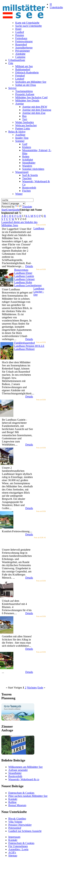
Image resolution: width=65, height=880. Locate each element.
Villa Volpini (15, 821)
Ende (40, 687)
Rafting (12, 802)
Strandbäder (14, 773)
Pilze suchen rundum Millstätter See (27, 795)
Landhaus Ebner (23, 273)
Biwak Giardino (17, 818)
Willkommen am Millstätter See (25, 766)
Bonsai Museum (17, 805)
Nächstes (32, 687)
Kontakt (12, 799)
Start (3, 209)
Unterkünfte (13, 209)
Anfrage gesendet (18, 770)
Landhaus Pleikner (24, 349)
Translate (27, 206)
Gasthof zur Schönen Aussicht (24, 831)
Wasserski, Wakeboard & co (23, 779)
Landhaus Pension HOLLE (29, 345)
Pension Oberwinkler (20, 824)
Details (29, 266)
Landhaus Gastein (24, 276)
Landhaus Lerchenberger (28, 285)
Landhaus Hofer (23, 282)
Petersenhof (14, 827)
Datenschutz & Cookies (21, 792)
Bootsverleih (15, 776)
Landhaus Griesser (24, 279)
